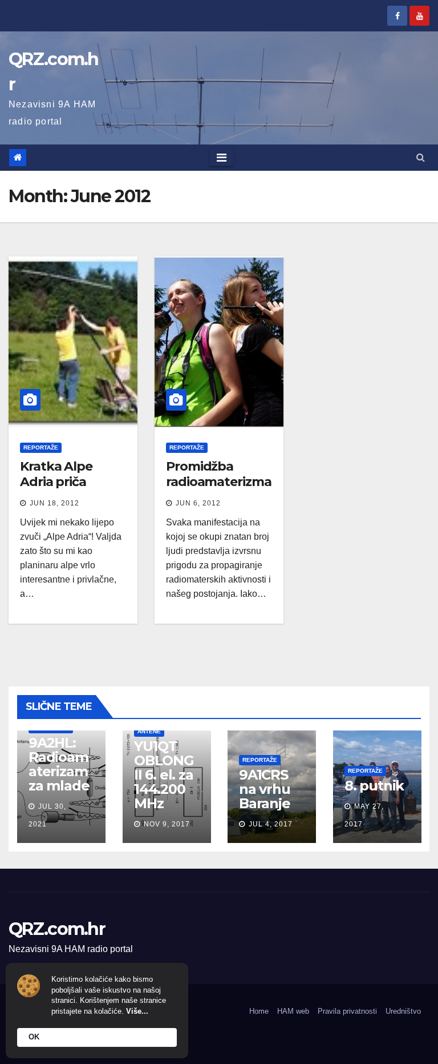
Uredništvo (403, 1011)
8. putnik (374, 785)
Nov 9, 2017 (167, 824)
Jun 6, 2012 (198, 503)
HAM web (293, 1011)
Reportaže (40, 447)
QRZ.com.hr (57, 928)
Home (259, 1011)
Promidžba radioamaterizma (218, 474)
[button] (420, 157)
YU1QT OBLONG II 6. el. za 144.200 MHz (164, 775)
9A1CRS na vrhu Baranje (264, 789)
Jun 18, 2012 (54, 503)
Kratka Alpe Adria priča (56, 474)
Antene (149, 731)
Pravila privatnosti (347, 1011)
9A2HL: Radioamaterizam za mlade (59, 764)
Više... (137, 1011)
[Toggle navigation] (221, 157)
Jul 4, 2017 (271, 824)
